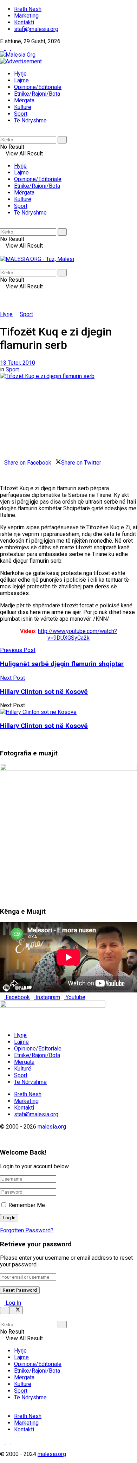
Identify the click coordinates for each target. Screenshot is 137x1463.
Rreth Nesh (27, 9)
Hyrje (20, 73)
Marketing (26, 15)
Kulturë (22, 107)
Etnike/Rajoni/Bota (37, 93)
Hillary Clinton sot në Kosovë (44, 726)
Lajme (21, 80)
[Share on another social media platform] (2, 476)
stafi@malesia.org (36, 29)
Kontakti (24, 22)
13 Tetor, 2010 (17, 362)
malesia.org (52, 1126)
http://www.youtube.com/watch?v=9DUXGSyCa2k (77, 634)
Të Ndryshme (30, 120)
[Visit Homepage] (17, 54)
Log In (12, 1302)
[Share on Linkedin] (2, 469)
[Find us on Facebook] (3, 48)
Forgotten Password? (26, 1230)
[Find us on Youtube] (13, 48)
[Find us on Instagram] (8, 48)
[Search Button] (2, 132)
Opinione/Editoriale (37, 87)
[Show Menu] (2, 252)
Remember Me (26, 1205)
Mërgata (24, 100)
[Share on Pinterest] (6, 469)
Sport (20, 113)
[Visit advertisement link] (21, 61)
